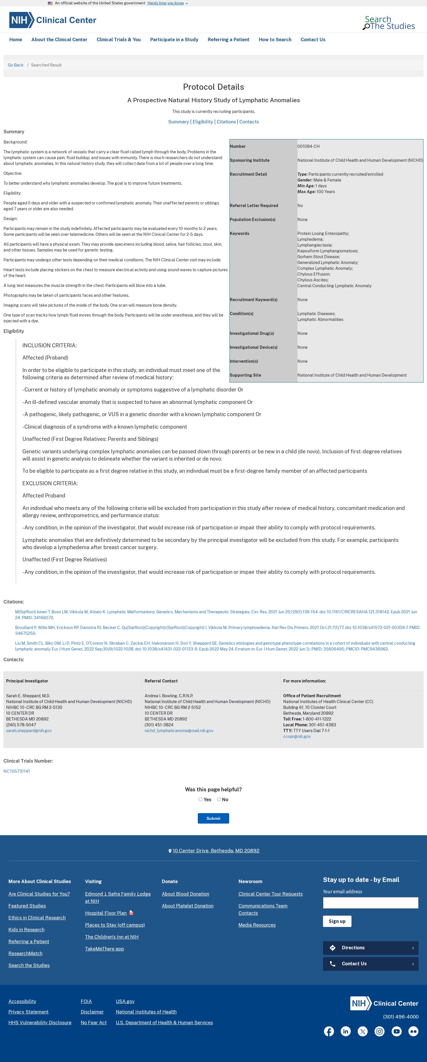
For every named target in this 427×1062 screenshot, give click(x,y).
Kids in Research (26, 929)
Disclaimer (92, 1012)
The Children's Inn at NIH (112, 937)
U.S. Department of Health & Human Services (164, 1022)
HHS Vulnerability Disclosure (39, 1022)
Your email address (342, 891)
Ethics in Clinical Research (37, 918)
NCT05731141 (16, 771)
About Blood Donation (185, 894)
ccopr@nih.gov (297, 736)
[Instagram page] (379, 1031)
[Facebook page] (329, 1031)
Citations (226, 122)
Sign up (337, 921)
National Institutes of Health (146, 1012)
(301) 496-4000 (401, 1017)
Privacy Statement (28, 1012)
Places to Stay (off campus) (115, 925)
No (224, 799)
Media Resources (257, 925)
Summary (178, 122)
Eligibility (203, 122)
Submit (213, 818)
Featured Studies (27, 906)
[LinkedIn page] (346, 1031)
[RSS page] (413, 1031)
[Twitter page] (363, 1031)
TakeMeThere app (104, 949)
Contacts (249, 122)
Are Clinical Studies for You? (39, 894)
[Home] (52, 19)
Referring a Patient (28, 941)
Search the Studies (29, 965)
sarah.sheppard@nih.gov (29, 730)
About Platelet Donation (188, 906)
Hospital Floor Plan (106, 913)
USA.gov (125, 1001)
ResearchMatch (25, 953)
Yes (206, 799)
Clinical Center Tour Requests (270, 894)
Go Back (16, 65)
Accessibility (22, 1001)
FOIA (86, 1001)
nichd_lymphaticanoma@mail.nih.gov (179, 730)
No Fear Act (94, 1022)
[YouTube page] (397, 1031)
